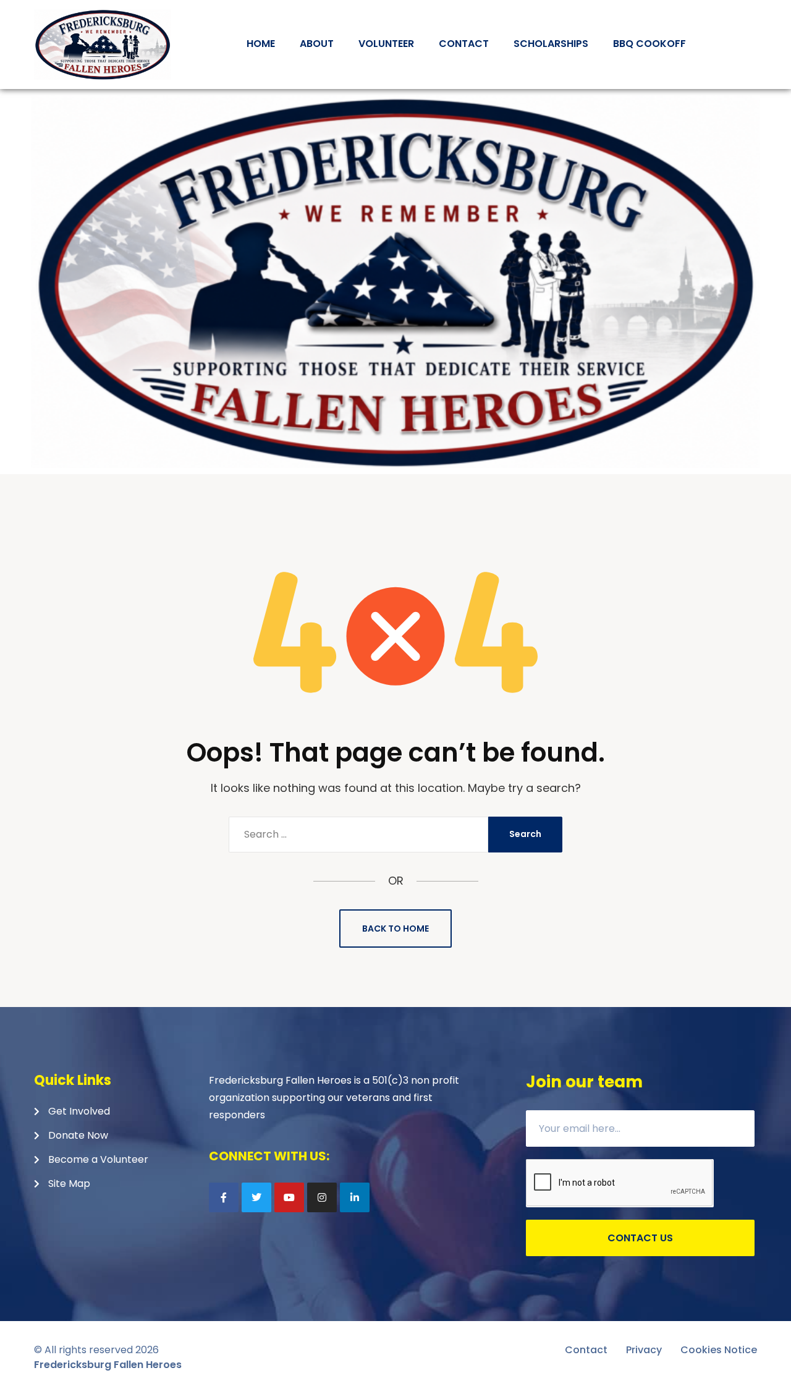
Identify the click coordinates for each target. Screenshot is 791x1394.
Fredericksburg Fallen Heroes (108, 1365)
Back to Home (395, 928)
